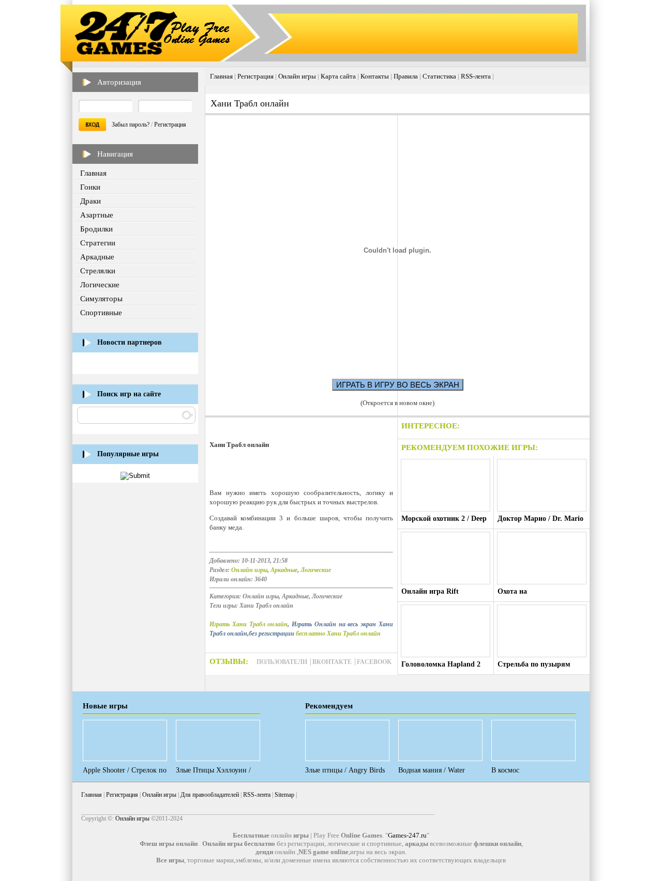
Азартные (96, 215)
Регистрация (170, 124)
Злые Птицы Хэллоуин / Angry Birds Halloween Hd (216, 774)
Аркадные (97, 257)
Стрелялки (97, 271)
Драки (90, 201)
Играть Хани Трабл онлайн (248, 624)
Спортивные (101, 312)
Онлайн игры (297, 76)
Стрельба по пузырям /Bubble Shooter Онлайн (537, 668)
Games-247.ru (407, 835)
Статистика (439, 76)
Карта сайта (338, 76)
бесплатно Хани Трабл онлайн (338, 633)
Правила (406, 76)
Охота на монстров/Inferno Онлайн (540, 596)
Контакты (374, 76)
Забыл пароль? (130, 124)
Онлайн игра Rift (430, 591)
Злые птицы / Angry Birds (345, 770)
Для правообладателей (209, 794)
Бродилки (96, 229)
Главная (93, 173)
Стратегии (97, 243)
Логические (99, 285)
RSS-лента (476, 76)
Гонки (90, 187)
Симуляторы (101, 299)
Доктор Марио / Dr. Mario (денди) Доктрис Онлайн (540, 523)
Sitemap (284, 794)
